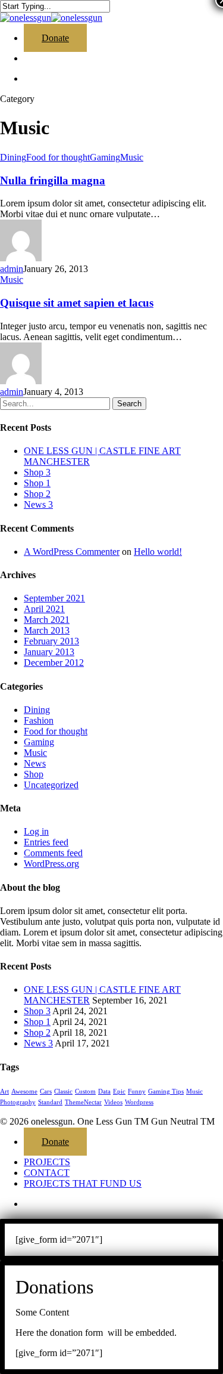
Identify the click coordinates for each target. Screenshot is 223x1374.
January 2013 (49, 652)
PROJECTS (47, 1162)
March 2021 (47, 620)
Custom (85, 1091)
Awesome (24, 1091)
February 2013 (51, 641)
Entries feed (46, 842)
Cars (46, 1091)
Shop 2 (37, 494)
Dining (13, 157)
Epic (119, 1091)
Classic (63, 1091)
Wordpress (139, 1102)
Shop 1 (37, 483)
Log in (36, 831)
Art (4, 1091)
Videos (113, 1102)
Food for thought (58, 157)
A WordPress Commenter (72, 551)
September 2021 (54, 598)
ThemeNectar (83, 1102)
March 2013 (47, 630)
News (35, 763)
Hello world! (158, 551)
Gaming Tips (166, 1091)
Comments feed (53, 853)
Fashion (39, 720)
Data (104, 1091)
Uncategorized (51, 785)
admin (11, 269)
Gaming (105, 157)
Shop (33, 774)
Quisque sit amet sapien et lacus (76, 303)
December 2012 (54, 662)
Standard (50, 1102)
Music (131, 157)
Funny (137, 1091)
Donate (55, 1142)
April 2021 (44, 609)
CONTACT (47, 1173)
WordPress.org (51, 864)
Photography (18, 1102)
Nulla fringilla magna (52, 180)
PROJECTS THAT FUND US (83, 1183)
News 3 (38, 504)
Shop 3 (37, 472)
